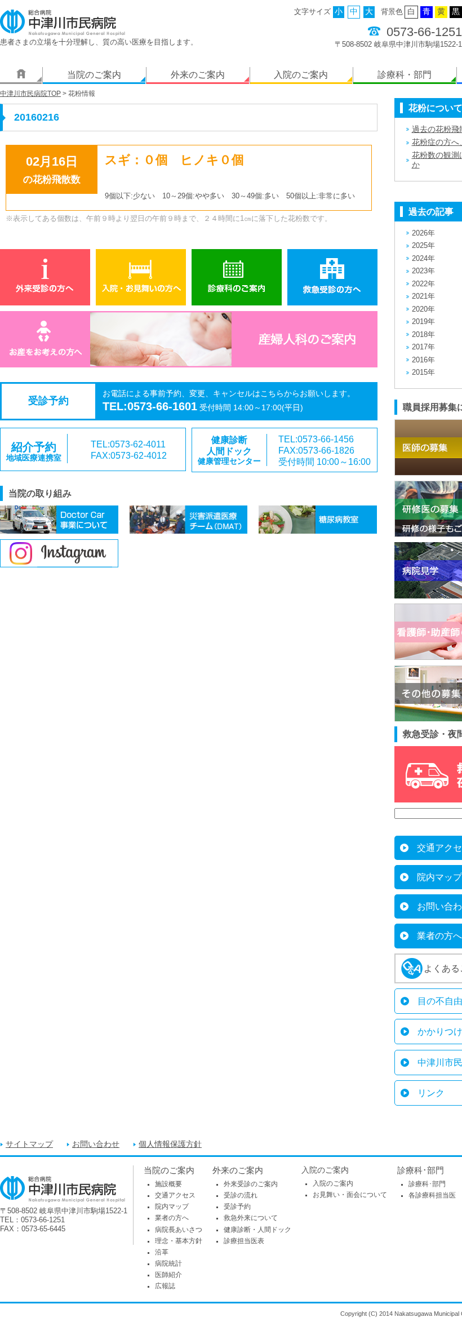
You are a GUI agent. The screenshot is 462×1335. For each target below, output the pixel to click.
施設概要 (168, 1184)
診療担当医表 (244, 1241)
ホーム (21, 75)
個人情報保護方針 (170, 1144)
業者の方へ (172, 1217)
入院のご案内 (301, 74)
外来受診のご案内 (251, 1184)
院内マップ (172, 1206)
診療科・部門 (404, 74)
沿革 (161, 1252)
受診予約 (237, 1206)
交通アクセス (175, 1195)
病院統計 (168, 1263)
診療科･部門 (420, 1170)
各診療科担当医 (432, 1195)
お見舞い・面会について (350, 1194)
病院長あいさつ (178, 1229)
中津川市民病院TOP (30, 93)
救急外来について (251, 1217)
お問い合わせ (95, 1144)
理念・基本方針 (178, 1241)
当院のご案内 (94, 74)
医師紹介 (168, 1274)
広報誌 (165, 1286)
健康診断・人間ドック (257, 1229)
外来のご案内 (198, 74)
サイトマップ (29, 1144)
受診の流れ (240, 1195)
